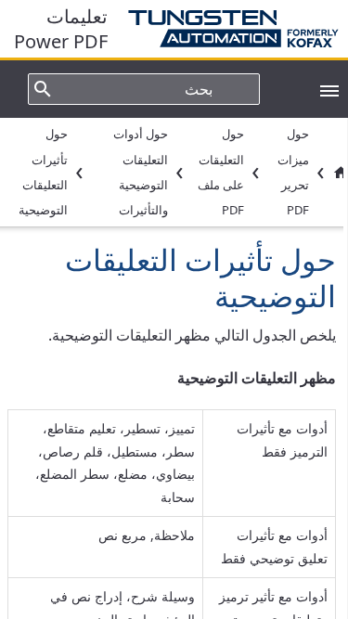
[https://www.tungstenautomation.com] (223, 28)
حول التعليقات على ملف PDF (221, 171)
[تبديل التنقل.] (320, 89)
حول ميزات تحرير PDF (293, 171)
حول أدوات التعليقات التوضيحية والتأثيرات (140, 171)
